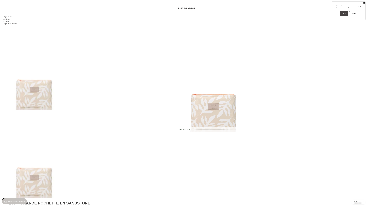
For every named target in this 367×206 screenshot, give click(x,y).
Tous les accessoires (20, 21)
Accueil (8, 21)
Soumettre (183, 185)
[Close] (364, 3)
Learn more (355, 8)
